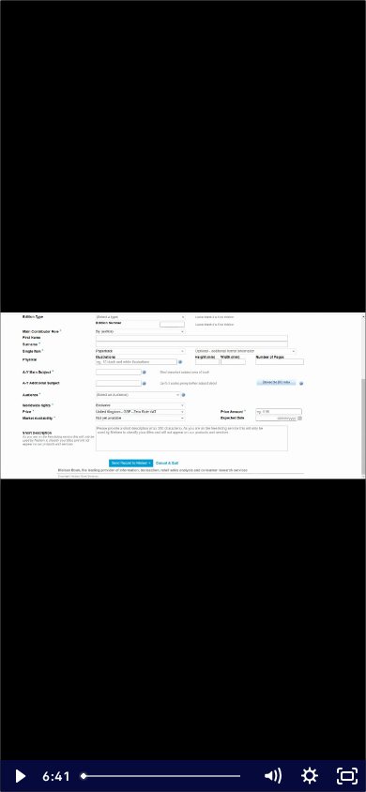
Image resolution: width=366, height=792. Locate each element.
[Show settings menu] (309, 776)
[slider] (164, 776)
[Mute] (272, 776)
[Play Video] (19, 776)
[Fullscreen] (347, 776)
